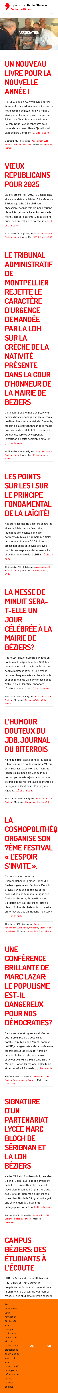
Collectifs (33, 928)
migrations (33, 931)
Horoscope (30, 802)
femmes (48, 144)
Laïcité (16, 237)
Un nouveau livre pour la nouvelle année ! (28, 77)
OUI (31, 1345)
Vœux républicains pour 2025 (27, 175)
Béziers (41, 237)
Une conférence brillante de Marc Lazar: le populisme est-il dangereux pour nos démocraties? (28, 985)
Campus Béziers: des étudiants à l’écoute (25, 1253)
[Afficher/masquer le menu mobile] (51, 13)
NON (48, 1345)
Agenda (37, 924)
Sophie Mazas (46, 931)
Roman (8, 148)
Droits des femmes (22, 144)
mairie (8, 703)
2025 (35, 237)
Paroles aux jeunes (22, 1219)
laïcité (49, 237)
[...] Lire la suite (41, 132)
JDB (47, 802)
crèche (44, 455)
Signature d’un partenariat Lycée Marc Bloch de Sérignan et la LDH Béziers (26, 1133)
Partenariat (10, 1222)
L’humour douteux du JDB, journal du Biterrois (27, 735)
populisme (10, 1083)
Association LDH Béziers (16, 928)
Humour (40, 802)
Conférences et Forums (24, 1080)
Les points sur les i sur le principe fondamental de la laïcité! (28, 495)
